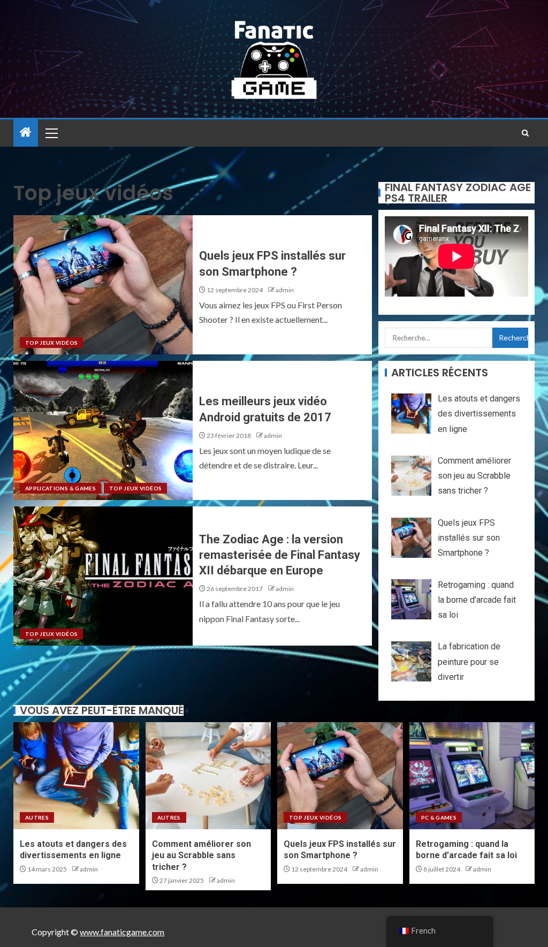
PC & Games (439, 817)
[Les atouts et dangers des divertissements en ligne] (76, 775)
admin (285, 290)
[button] (51, 132)
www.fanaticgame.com (122, 932)
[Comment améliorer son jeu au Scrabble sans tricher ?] (208, 775)
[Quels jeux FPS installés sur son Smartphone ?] (103, 284)
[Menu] (51, 132)
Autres (37, 817)
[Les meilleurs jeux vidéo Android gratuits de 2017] (103, 430)
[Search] (525, 133)
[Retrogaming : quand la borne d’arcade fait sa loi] (472, 775)
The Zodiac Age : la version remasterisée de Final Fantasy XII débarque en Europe (279, 555)
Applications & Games (60, 488)
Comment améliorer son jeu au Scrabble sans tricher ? (201, 855)
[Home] (26, 132)
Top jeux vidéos (51, 342)
